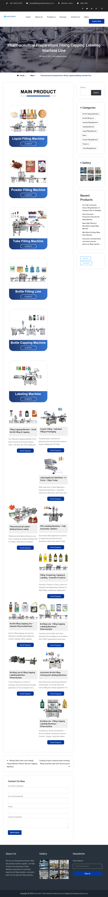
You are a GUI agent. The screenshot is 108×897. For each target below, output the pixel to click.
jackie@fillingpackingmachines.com (42, 3)
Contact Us (75, 17)
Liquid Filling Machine (90, 131)
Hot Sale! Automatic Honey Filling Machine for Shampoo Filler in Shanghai (91, 207)
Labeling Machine (88, 127)
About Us (39, 17)
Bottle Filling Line (88, 118)
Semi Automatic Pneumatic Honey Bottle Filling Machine (90, 217)
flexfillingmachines (60, 56)
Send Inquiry (25, 450)
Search (82, 87)
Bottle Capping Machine (91, 114)
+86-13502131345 (16, 3)
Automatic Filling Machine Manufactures (49, 893)
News (86, 17)
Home (28, 17)
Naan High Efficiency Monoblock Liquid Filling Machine (90, 226)
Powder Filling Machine (90, 140)
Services (63, 17)
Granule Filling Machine (90, 122)
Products (50, 17)
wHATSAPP (85, 258)
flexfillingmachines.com (79, 893)
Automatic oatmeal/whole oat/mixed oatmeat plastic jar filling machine (91, 241)
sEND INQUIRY (86, 263)
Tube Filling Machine (89, 148)
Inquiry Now (96, 21)
